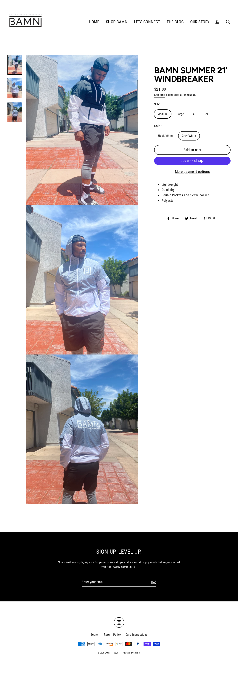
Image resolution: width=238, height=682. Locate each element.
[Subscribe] (209, 645)
